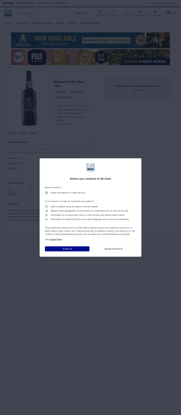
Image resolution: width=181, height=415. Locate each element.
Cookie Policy (56, 239)
